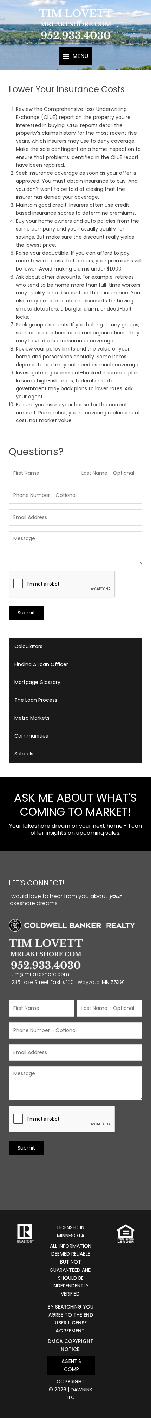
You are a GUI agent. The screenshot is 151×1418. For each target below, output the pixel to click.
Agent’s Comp (71, 1365)
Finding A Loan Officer (41, 664)
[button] (75, 56)
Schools (23, 753)
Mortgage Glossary (37, 682)
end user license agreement (74, 1322)
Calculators (28, 646)
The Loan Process (35, 700)
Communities (31, 735)
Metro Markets (32, 717)
